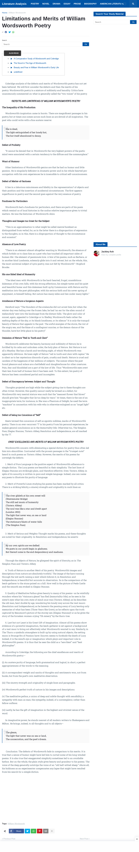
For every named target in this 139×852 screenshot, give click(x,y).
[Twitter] (10, 32)
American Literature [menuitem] (112, 4)
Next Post (84, 839)
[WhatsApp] (13, 32)
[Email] (45, 831)
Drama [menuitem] (56, 4)
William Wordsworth (17, 13)
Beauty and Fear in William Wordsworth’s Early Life (36, 67)
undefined (18, 72)
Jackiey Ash (107, 251)
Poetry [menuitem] (35, 4)
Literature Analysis (14, 3)
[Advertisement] (45, 799)
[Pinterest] (39, 831)
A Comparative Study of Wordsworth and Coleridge (36, 58)
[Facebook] (6, 32)
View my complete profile (111, 255)
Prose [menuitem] (77, 4)
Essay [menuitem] (67, 4)
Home (4, 13)
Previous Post (9, 839)
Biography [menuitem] (90, 4)
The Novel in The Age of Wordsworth (30, 63)
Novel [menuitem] (45, 4)
